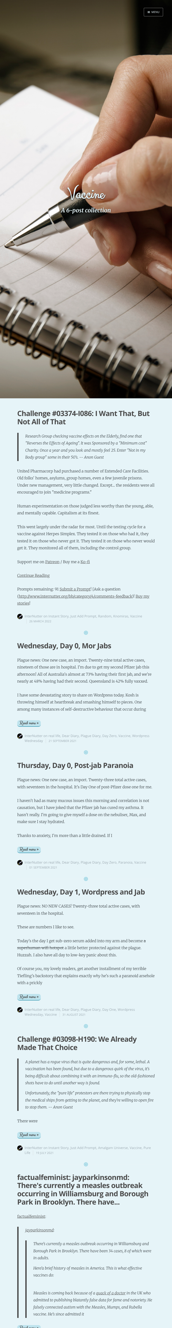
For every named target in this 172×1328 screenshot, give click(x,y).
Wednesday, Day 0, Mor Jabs (64, 646)
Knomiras (120, 616)
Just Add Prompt (83, 616)
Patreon (52, 561)
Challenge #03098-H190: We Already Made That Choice (77, 1043)
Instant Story (58, 616)
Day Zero (109, 736)
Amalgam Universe (113, 1148)
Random (104, 616)
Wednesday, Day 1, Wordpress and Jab (81, 892)
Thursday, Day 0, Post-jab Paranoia (75, 765)
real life (54, 736)
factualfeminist (31, 1216)
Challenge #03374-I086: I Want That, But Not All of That (83, 418)
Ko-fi (85, 561)
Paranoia (125, 862)
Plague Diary (91, 736)
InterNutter (34, 616)
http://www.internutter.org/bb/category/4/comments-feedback (75, 596)
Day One (109, 1009)
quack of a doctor (111, 1293)
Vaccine (136, 616)
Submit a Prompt (75, 589)
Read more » (29, 723)
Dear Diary (70, 736)
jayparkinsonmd (39, 1230)
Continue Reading (33, 575)
